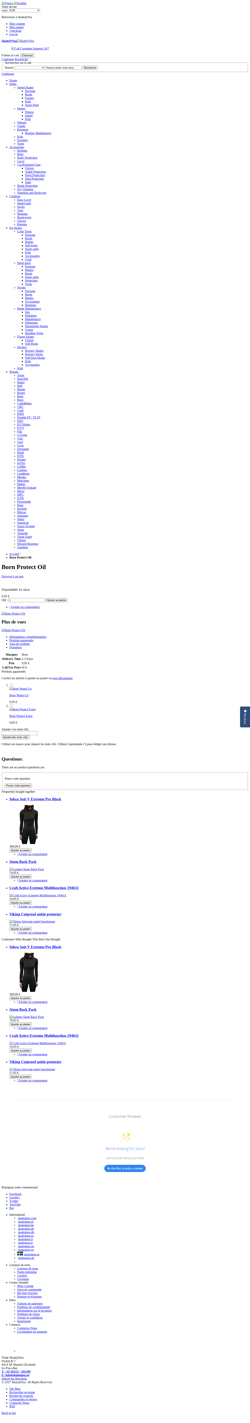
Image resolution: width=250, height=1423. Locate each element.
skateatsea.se (31, 1254)
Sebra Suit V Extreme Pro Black (35, 799)
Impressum (24, 1321)
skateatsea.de (26, 1228)
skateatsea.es (26, 1235)
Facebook (15, 1194)
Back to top (9, 1413)
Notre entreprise (27, 1272)
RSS (12, 1406)
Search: (9, 67)
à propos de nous (27, 1268)
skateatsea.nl (25, 1221)
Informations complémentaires (27, 636)
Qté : (5, 600)
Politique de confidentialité (33, 1307)
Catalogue (8, 59)
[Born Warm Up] (20, 688)
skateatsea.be (26, 1225)
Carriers (22, 1275)
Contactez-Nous (27, 1328)
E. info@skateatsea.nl (15, 1375)
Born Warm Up (19, 695)
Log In (13, 34)
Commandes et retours (23, 1399)
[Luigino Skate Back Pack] (26, 869)
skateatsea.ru (26, 1249)
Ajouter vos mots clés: (15, 729)
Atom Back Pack (23, 862)
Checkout (15, 30)
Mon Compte (25, 1286)
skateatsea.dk (26, 1232)
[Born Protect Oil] (13, 613)
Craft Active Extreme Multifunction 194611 (44, 888)
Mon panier (16, 27)
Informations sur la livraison (34, 1310)
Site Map (15, 1388)
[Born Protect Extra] (22, 709)
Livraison (23, 1279)
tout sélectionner (63, 678)
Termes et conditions (30, 1317)
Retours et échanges (29, 1296)
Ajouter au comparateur (25, 607)
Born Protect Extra (20, 716)
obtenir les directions (14, 1378)
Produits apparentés (21, 640)
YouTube (15, 1204)
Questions (15, 647)
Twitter (13, 1201)
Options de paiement (30, 1303)
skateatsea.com (27, 1218)
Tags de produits (19, 643)
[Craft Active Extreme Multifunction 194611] (37, 895)
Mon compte (17, 23)
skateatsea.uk (26, 1258)
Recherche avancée (21, 1395)
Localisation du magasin (32, 1331)
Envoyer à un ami (12, 576)
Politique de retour (28, 1314)
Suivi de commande (29, 1289)
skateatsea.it (25, 1242)
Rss (11, 1208)
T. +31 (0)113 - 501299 (16, 1371)
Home (13, 80)
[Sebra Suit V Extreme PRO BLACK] (28, 843)
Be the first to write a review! (125, 1168)
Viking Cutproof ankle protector (35, 914)
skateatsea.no (26, 1246)
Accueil (14, 554)
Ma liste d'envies (27, 1293)
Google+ (14, 1197)
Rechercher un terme (22, 1392)
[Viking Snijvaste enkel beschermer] (32, 921)
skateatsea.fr (25, 1239)
